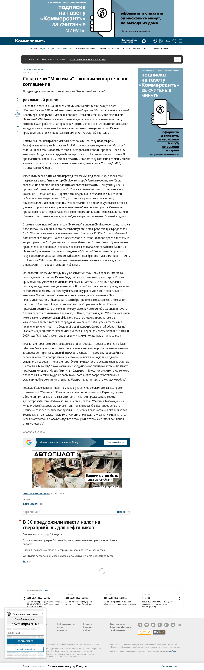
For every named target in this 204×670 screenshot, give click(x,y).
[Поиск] (174, 41)
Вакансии (88, 627)
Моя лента (38, 666)
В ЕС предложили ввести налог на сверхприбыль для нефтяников (61, 524)
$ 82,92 (33, 48)
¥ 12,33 (51, 48)
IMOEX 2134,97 (63, 48)
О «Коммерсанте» (66, 624)
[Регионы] (155, 41)
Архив (60, 627)
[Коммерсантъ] (30, 41)
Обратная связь (117, 624)
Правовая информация (120, 627)
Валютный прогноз (131, 48)
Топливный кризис (160, 48)
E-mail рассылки (117, 630)
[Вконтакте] (146, 625)
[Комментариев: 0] (17, 106)
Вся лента (123, 512)
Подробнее (171, 651)
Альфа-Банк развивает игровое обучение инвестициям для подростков (120, 602)
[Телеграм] (140, 625)
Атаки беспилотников (109, 48)
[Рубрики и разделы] (180, 41)
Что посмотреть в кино (86, 48)
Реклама (87, 624)
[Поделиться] (17, 127)
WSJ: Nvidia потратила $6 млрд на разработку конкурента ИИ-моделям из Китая (68, 556)
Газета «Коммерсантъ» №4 (36, 493)
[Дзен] (153, 625)
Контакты (62, 630)
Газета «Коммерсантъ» (33, 69)
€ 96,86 (42, 48)
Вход (168, 41)
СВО (146, 48)
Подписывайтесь (115, 442)
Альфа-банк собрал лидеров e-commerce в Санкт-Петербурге (79, 602)
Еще (25, 561)
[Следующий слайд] (180, 598)
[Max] (173, 625)
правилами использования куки (88, 59)
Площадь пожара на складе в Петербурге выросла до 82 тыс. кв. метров (64, 550)
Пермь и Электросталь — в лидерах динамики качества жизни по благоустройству (157, 604)
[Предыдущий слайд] (24, 598)
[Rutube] (166, 625)
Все (46, 590)
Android (87, 630)
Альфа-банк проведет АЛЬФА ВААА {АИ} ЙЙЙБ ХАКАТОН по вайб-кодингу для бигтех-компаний (44, 604)
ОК (177, 59)
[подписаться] (40, 504)
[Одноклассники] (160, 625)
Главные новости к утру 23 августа (42, 534)
